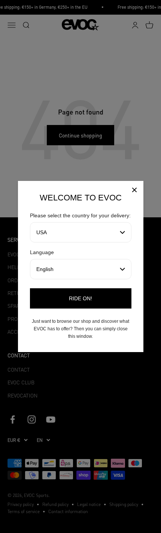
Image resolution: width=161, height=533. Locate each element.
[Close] (134, 190)
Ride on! (80, 298)
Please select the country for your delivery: (80, 215)
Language (42, 252)
